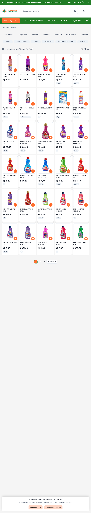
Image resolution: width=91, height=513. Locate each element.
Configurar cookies (53, 507)
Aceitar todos (35, 507)
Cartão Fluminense (34, 20)
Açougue (77, 20)
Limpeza (63, 20)
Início (3, 27)
